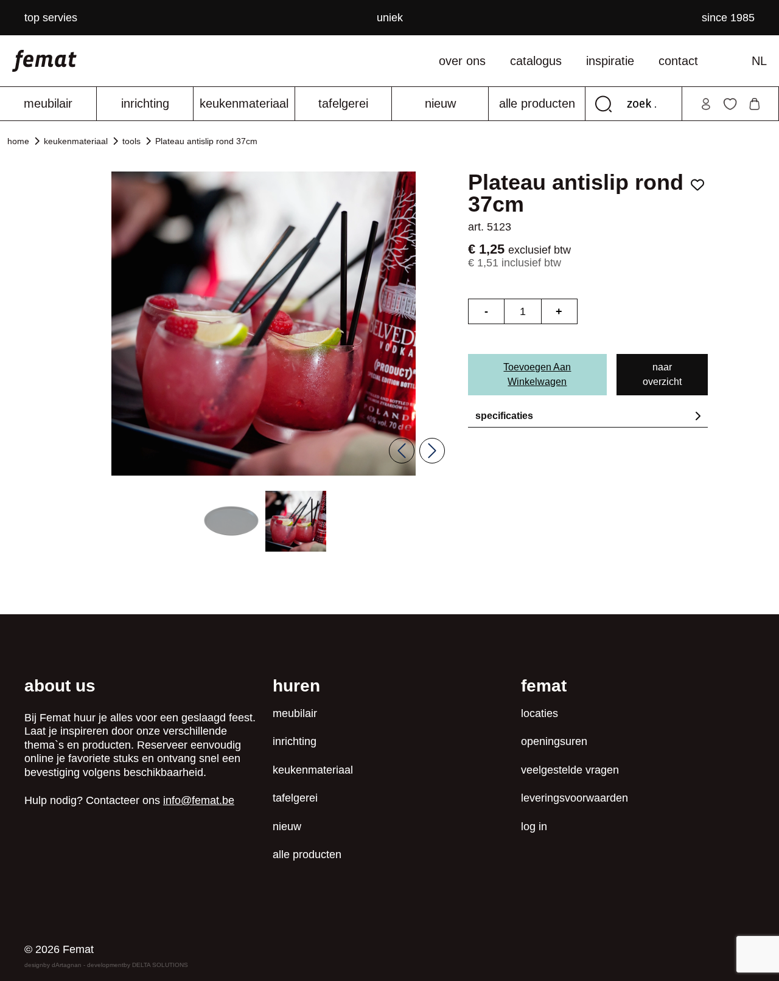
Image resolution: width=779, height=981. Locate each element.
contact (678, 61)
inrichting (145, 103)
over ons (462, 61)
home (18, 141)
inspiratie (610, 61)
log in (534, 826)
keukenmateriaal (244, 103)
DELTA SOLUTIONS (160, 965)
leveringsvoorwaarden (574, 798)
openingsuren (554, 741)
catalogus (536, 61)
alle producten (537, 103)
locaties (539, 713)
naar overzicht (662, 374)
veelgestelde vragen (570, 770)
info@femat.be (198, 800)
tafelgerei (343, 103)
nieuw (440, 103)
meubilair (48, 103)
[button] (231, 521)
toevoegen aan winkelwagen (537, 374)
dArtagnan (67, 965)
